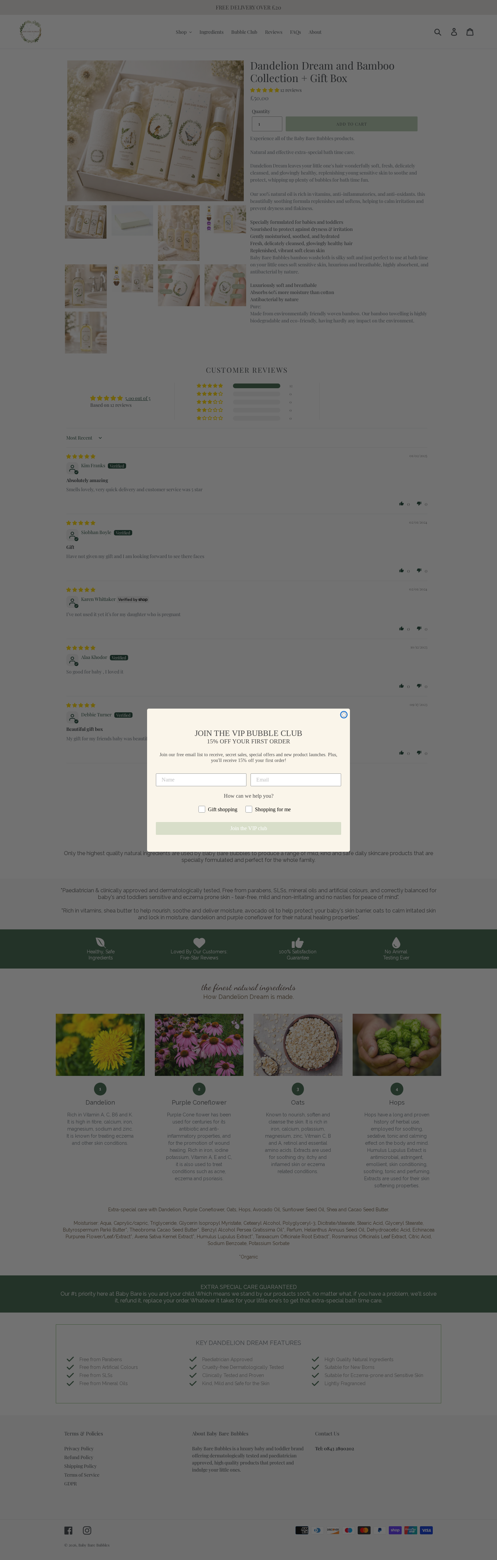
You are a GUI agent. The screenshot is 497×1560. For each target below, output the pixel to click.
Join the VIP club (248, 828)
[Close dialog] (343, 714)
